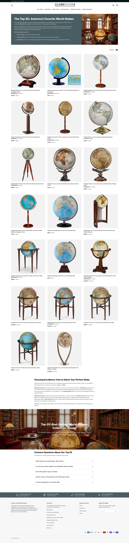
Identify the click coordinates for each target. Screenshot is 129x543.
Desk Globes (48, 9)
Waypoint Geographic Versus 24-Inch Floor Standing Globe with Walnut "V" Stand (62, 368)
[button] (117, 5)
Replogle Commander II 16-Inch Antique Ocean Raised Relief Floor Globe (63, 137)
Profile (80, 513)
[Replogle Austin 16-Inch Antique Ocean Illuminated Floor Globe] (101, 303)
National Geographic (87, 9)
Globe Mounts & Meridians (53, 512)
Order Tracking (82, 510)
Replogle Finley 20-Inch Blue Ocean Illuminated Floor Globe (61, 322)
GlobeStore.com (16, 538)
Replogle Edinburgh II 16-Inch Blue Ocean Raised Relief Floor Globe (100, 90)
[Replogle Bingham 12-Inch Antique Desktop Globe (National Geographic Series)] (28, 71)
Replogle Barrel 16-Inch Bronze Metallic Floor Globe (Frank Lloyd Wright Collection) (99, 231)
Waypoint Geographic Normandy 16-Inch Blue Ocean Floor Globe (26, 275)
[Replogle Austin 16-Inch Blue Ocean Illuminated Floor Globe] (28, 348)
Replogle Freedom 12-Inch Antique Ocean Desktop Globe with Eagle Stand (100, 184)
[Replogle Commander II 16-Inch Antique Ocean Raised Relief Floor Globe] (64, 118)
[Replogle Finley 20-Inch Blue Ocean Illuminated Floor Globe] (64, 303)
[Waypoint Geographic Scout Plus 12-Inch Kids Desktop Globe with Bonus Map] (64, 71)
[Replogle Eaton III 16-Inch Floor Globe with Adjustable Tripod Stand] (28, 164)
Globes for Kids (55, 9)
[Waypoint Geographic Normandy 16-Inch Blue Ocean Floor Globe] (28, 256)
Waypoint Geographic (75, 9)
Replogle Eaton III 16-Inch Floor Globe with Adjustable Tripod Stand (27, 183)
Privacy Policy (50, 525)
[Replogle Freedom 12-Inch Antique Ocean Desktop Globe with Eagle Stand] (101, 164)
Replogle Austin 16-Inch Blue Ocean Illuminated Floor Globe (25, 367)
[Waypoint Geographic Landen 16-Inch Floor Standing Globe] (28, 118)
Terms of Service (50, 522)
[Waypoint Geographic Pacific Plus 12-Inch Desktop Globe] (64, 256)
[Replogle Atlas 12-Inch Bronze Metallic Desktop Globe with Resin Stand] (64, 164)
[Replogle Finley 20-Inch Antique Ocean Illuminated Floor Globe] (28, 303)
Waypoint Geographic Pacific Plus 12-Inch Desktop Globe (61, 275)
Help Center (82, 508)
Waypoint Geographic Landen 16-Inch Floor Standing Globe (25, 137)
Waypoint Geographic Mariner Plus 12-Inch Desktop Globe (61, 230)
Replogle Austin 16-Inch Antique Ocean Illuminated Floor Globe (99, 322)
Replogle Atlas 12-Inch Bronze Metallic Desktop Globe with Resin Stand (63, 184)
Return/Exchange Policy (52, 520)
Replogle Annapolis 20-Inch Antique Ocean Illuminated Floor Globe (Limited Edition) (100, 276)
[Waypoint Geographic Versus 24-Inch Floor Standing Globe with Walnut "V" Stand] (64, 348)
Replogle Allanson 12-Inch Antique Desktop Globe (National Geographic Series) (98, 137)
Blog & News (50, 509)
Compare (112, 49)
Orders (80, 505)
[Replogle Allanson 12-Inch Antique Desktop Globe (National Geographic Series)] (101, 118)
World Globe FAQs (51, 515)
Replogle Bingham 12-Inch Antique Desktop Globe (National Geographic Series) (25, 91)
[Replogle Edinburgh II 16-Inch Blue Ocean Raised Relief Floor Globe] (101, 71)
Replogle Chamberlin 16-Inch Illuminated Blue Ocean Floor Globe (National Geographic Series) (26, 231)
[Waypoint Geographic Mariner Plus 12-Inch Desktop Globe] (64, 211)
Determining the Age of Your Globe (55, 517)
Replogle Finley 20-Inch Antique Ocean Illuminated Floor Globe (26, 322)
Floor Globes (40, 9)
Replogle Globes (65, 9)
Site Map (49, 528)
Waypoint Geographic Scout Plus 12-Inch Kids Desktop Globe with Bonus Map (63, 91)
